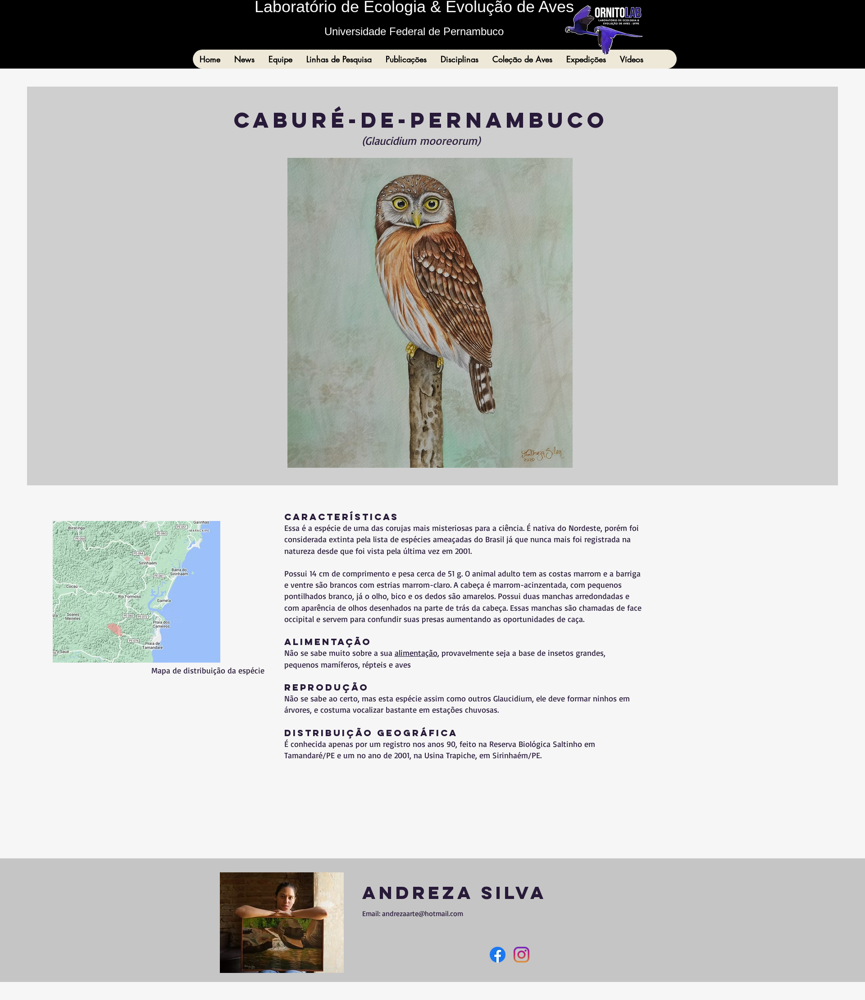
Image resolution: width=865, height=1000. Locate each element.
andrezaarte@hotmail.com (422, 913)
